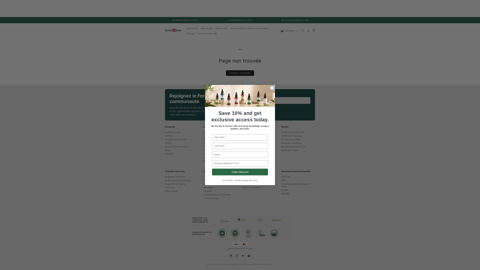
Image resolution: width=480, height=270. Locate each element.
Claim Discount (240, 172)
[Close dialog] (272, 88)
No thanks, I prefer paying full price (240, 180)
